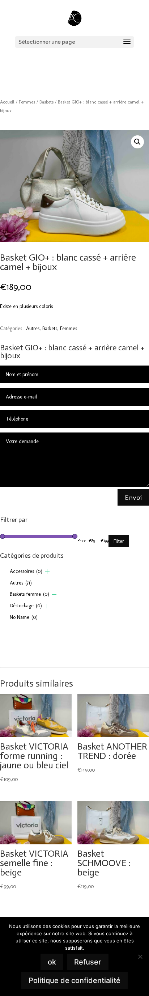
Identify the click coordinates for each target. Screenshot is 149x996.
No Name (24, 617)
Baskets (46, 102)
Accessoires (26, 571)
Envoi (133, 497)
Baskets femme (29, 594)
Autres (32, 328)
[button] (137, 141)
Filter (119, 541)
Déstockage (26, 606)
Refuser (87, 962)
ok (52, 962)
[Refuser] (140, 956)
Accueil (7, 102)
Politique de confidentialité (74, 980)
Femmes (27, 102)
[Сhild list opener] (47, 571)
